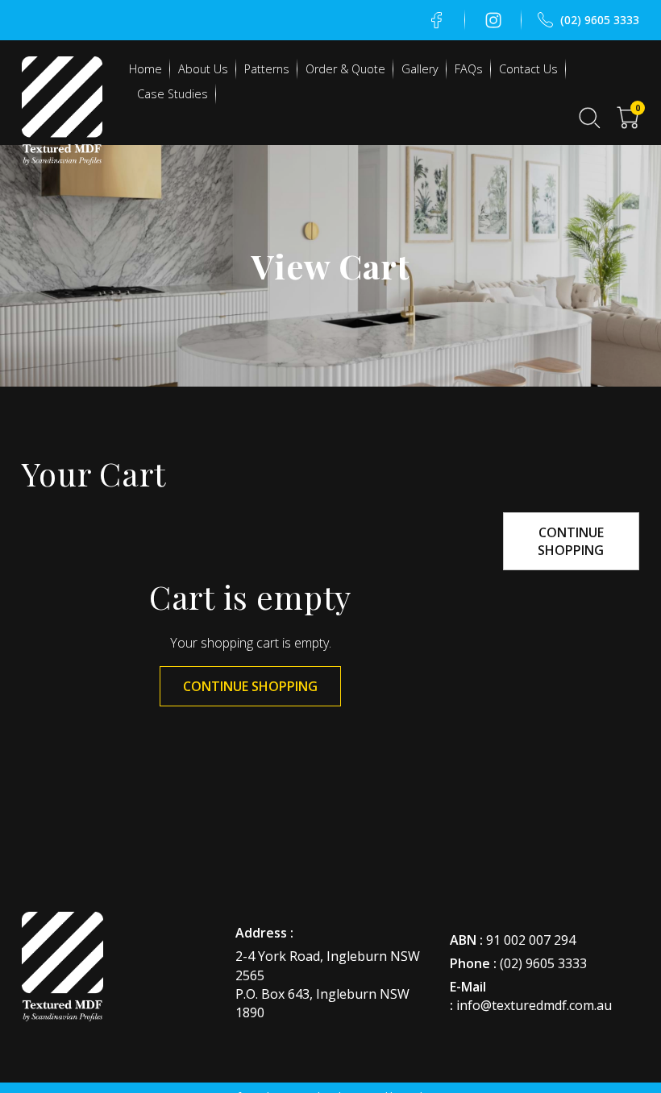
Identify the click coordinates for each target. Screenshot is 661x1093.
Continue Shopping (571, 541)
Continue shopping (250, 686)
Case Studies (172, 93)
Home (145, 69)
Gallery (420, 69)
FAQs (469, 69)
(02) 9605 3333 (543, 963)
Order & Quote (345, 69)
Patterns (266, 69)
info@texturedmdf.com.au (534, 1005)
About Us (203, 69)
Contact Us (528, 69)
